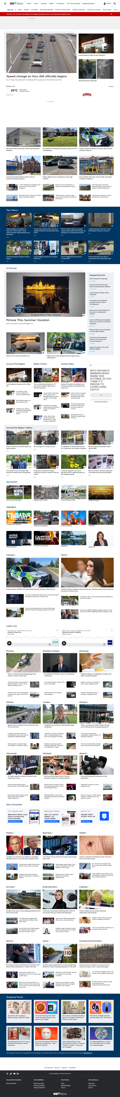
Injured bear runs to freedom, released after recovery (78, 416)
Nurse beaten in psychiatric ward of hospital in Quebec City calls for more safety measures (102, 875)
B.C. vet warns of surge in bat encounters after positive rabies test (102, 865)
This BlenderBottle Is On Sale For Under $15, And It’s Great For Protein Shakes (100, 1043)
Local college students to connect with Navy (45, 257)
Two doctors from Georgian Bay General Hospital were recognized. (18, 471)
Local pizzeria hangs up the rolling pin (92, 55)
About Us (57, 1067)
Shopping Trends (88, 3)
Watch (51, 3)
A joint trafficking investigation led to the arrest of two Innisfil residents (29, 186)
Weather (26, 9)
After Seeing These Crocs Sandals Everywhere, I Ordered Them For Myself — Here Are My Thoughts (73, 1044)
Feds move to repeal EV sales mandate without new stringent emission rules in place (65, 984)
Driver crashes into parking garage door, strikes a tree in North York (22, 675)
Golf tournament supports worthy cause (18, 257)
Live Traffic (34, 9)
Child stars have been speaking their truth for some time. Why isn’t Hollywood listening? (59, 912)
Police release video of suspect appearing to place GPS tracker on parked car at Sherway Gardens (73, 230)
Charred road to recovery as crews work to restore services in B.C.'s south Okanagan (94, 966)
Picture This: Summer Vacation (27, 320)
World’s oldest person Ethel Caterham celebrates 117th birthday (92, 912)
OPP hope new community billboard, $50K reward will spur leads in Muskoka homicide (102, 186)
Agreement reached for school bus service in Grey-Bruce (101, 196)
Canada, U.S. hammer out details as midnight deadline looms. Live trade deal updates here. (22, 858)
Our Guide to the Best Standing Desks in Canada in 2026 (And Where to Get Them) (73, 1017)
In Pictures (60, 3)
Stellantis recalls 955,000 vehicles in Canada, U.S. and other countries (66, 974)
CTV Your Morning (73, 3)
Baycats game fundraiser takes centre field (99, 447)
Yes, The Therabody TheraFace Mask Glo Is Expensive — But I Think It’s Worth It (46, 1043)
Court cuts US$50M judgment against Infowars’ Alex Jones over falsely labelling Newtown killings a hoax (96, 610)
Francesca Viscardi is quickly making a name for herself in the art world (46, 472)
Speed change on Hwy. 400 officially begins (36, 76)
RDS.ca (90, 1087)
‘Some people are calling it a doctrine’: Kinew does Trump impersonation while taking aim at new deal (18, 231)
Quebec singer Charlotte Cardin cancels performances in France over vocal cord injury (66, 930)
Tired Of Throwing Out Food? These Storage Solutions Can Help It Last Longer (45, 1017)
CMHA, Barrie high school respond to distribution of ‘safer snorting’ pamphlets (49, 418)
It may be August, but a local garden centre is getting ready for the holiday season (73, 472)
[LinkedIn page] (18, 1073)
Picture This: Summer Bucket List (17, 356)
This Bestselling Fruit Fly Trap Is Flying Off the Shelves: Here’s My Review (19, 1043)
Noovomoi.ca (92, 1085)
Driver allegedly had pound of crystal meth (71, 257)
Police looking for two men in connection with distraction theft (99, 257)
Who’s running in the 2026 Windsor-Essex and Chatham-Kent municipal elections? (95, 726)
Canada (43, 3)
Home (29, 3)
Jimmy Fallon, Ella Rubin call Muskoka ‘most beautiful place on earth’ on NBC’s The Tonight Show (51, 396)
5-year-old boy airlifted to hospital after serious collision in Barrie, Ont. (30, 589)
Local (36, 3)
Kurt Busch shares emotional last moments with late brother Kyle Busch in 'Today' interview (23, 966)
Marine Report (107, 9)
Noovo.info (91, 1083)
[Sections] (5, 3)
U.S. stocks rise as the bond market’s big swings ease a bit (59, 858)
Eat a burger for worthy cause (44, 446)
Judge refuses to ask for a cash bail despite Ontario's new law (99, 230)
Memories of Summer (94, 9)
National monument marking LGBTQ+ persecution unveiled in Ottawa (29, 876)
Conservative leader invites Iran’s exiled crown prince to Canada (29, 865)
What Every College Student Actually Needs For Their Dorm (101, 1016)
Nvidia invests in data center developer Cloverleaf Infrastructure (64, 876)
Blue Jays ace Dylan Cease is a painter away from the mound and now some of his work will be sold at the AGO (29, 985)
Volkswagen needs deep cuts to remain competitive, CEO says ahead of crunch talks (65, 866)
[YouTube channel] (14, 1073)
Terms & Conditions (39, 1085)
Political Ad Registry (39, 1087)
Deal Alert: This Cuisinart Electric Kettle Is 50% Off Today (18, 1016)
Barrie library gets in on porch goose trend (23, 401)
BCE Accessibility (11, 1083)
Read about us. (87, 1053)
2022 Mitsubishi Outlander (88, 81)
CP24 (62, 1083)
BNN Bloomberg (65, 1085)
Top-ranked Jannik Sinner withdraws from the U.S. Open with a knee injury (29, 974)
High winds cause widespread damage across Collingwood (63, 357)
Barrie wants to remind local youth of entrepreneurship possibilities (100, 471)
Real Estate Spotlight (46, 9)
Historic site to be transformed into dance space (18, 447)
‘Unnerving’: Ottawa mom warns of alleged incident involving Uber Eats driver (46, 230)
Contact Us (64, 1067)
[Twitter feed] (7, 1073)
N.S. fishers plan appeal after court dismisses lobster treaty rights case (28, 920)
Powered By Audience (101, 401)
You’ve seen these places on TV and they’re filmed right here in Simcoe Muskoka (45, 386)
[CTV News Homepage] (16, 3)
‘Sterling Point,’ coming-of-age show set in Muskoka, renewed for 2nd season (66, 197)
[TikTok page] (11, 1073)
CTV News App (48, 1067)
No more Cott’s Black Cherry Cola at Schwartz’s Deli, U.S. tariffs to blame (57, 777)
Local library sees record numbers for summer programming (23, 393)
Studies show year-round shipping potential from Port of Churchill (23, 912)
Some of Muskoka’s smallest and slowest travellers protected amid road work (73, 386)
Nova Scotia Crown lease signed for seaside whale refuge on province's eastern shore (29, 930)
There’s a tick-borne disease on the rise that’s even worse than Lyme (95, 858)
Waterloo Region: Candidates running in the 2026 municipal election (96, 675)
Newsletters (72, 1067)
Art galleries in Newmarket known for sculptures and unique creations (73, 447)
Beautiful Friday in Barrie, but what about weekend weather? (30, 196)
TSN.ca (63, 1087)
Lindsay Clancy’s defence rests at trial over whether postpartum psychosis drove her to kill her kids (87, 590)
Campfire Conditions (78, 9)
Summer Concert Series (62, 9)
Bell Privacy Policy (39, 1083)
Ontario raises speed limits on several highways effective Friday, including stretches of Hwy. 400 (59, 966)
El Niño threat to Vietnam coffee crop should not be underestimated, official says (102, 983)
